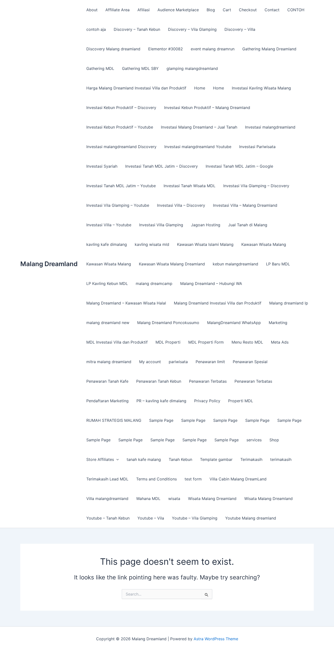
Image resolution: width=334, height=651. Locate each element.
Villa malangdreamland (107, 498)
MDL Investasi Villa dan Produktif (117, 342)
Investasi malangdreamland (270, 127)
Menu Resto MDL (247, 342)
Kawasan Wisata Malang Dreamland (172, 263)
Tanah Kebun (180, 459)
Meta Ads (280, 342)
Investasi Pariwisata (257, 146)
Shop (274, 439)
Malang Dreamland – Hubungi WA (211, 283)
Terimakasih (251, 459)
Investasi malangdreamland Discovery (121, 146)
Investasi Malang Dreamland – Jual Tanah (199, 127)
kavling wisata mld (152, 244)
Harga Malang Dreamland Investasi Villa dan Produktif (136, 88)
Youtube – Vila (150, 518)
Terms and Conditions (156, 479)
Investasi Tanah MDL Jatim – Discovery (161, 166)
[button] (116, 459)
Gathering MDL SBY (140, 68)
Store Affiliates (100, 459)
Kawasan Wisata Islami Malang (205, 244)
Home (199, 88)
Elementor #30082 (165, 48)
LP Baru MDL (278, 263)
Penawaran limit (210, 361)
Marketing (278, 322)
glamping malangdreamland (192, 68)
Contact (272, 9)
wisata (174, 498)
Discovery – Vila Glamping (192, 29)
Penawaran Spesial (250, 361)
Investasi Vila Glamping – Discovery (256, 185)
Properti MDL (240, 400)
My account (150, 361)
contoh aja (96, 29)
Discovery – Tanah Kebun (137, 29)
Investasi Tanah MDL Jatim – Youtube (121, 185)
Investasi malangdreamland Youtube (197, 146)
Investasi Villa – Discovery (181, 205)
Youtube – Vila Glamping (194, 518)
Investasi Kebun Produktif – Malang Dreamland (207, 107)
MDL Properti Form (206, 342)
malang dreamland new (107, 322)
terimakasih (280, 459)
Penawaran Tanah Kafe (107, 381)
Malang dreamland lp (288, 303)
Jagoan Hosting (205, 224)
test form (193, 479)
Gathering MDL (100, 68)
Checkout (248, 9)
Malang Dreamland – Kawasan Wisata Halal (126, 303)
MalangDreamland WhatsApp (234, 322)
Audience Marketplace (178, 9)
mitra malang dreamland (108, 361)
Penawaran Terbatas (208, 381)
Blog (211, 9)
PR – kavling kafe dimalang (161, 400)
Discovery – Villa (239, 29)
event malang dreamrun (212, 48)
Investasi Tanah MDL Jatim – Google (239, 166)
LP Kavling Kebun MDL (107, 283)
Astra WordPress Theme (216, 638)
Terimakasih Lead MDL (107, 479)
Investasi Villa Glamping (161, 224)
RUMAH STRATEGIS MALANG (113, 420)
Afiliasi (143, 9)
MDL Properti (168, 342)
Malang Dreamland (49, 264)
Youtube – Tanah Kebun (108, 518)
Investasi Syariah (101, 166)
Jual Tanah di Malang (247, 224)
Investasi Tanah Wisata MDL (189, 185)
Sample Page (161, 420)
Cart (227, 9)
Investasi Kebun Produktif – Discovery (121, 107)
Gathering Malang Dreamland (269, 48)
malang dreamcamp (154, 283)
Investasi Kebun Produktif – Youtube (119, 127)
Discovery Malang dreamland (113, 48)
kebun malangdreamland (235, 263)
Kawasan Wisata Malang (263, 244)
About (92, 9)
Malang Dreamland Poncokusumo (168, 322)
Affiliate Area (117, 9)
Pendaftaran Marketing (107, 400)
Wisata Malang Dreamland (212, 498)
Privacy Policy (207, 400)
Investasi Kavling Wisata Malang (261, 88)
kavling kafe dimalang (106, 244)
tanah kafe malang (144, 459)
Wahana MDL (148, 498)
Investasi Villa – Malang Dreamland (245, 205)
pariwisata (178, 361)
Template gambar (216, 459)
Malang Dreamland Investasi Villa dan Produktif (217, 303)
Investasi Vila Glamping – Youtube (117, 205)
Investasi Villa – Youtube (108, 224)
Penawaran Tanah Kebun (158, 381)
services (254, 439)
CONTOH (295, 9)
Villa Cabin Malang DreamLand (238, 479)
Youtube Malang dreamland (250, 518)
